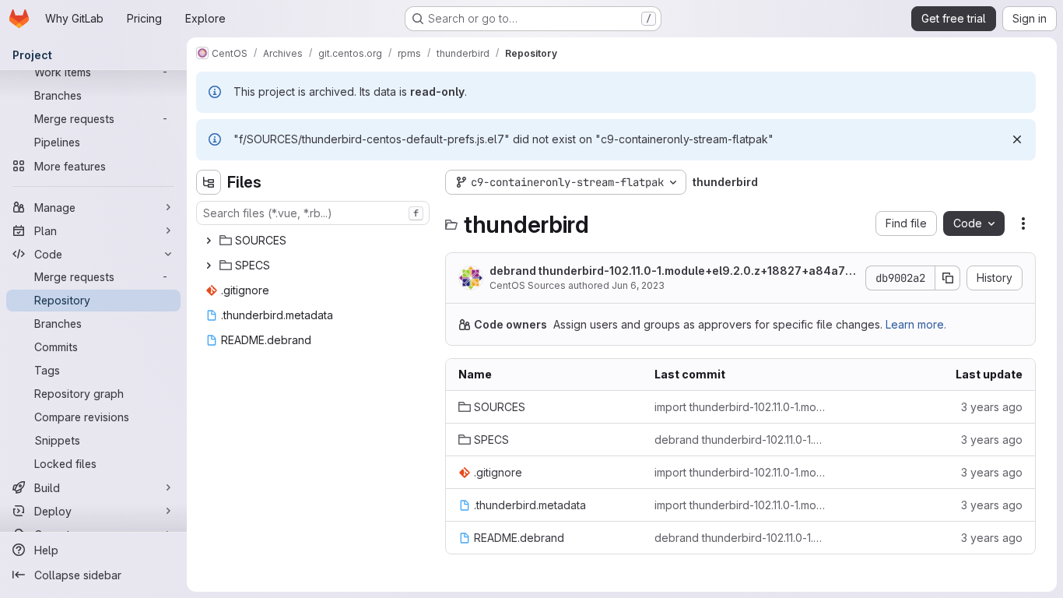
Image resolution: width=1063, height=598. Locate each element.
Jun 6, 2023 (638, 285)
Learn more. (916, 324)
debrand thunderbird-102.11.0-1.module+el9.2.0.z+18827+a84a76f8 (673, 271)
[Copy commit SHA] (947, 278)
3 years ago (992, 406)
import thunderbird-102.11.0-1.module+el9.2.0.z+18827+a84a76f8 (740, 406)
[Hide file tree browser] (208, 182)
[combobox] (313, 213)
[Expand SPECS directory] (208, 265)
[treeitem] (314, 240)
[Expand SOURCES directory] (208, 240)
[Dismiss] (1017, 139)
